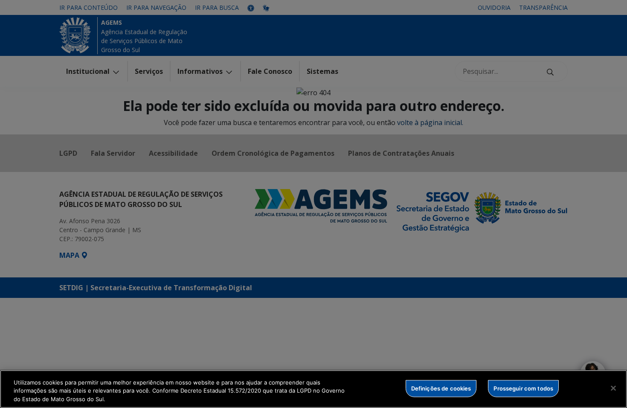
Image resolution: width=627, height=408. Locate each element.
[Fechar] (613, 388)
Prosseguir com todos (523, 388)
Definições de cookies (441, 388)
